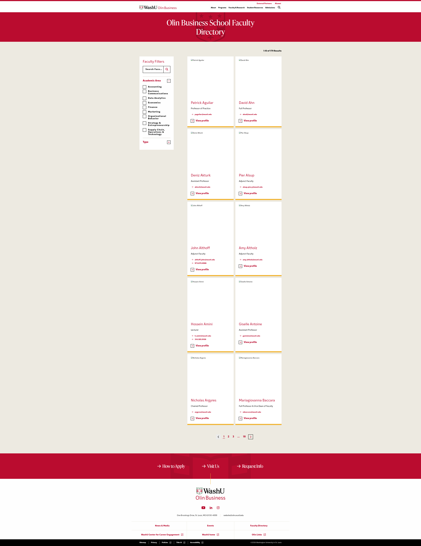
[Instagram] (218, 508)
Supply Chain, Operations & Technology (156, 132)
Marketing (154, 112)
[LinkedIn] (211, 508)
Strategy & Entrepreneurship (159, 124)
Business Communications (158, 92)
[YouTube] (203, 508)
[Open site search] (279, 7)
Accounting (155, 87)
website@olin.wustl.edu (234, 515)
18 (244, 437)
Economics (154, 103)
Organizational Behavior (157, 117)
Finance (153, 107)
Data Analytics (157, 98)
